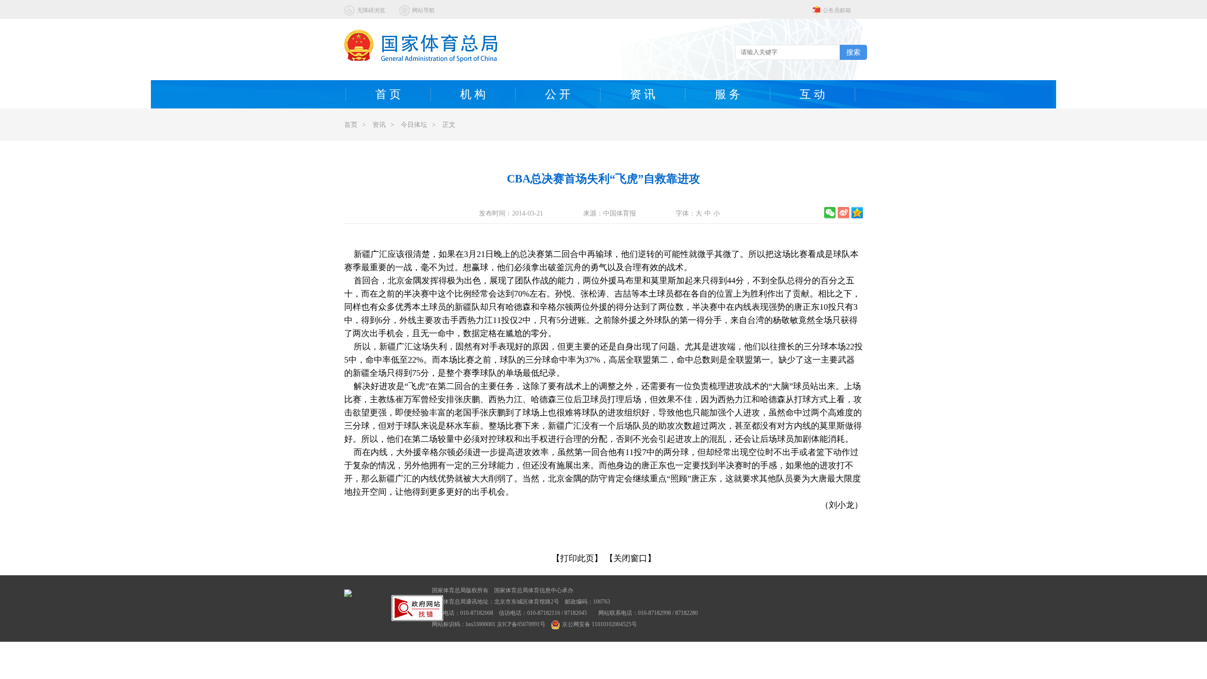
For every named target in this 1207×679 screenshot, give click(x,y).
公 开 (557, 94)
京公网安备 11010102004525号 (599, 624)
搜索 (853, 52)
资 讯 (642, 94)
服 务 (727, 94)
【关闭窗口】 (630, 558)
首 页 (388, 94)
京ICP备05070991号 (521, 624)
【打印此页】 (577, 558)
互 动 (812, 94)
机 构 (473, 94)
